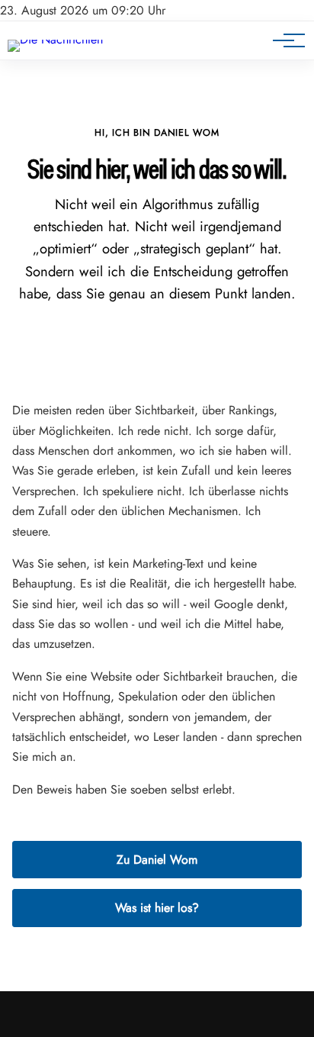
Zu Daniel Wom (157, 859)
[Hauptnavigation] (283, 40)
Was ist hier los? (157, 907)
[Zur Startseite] (55, 39)
